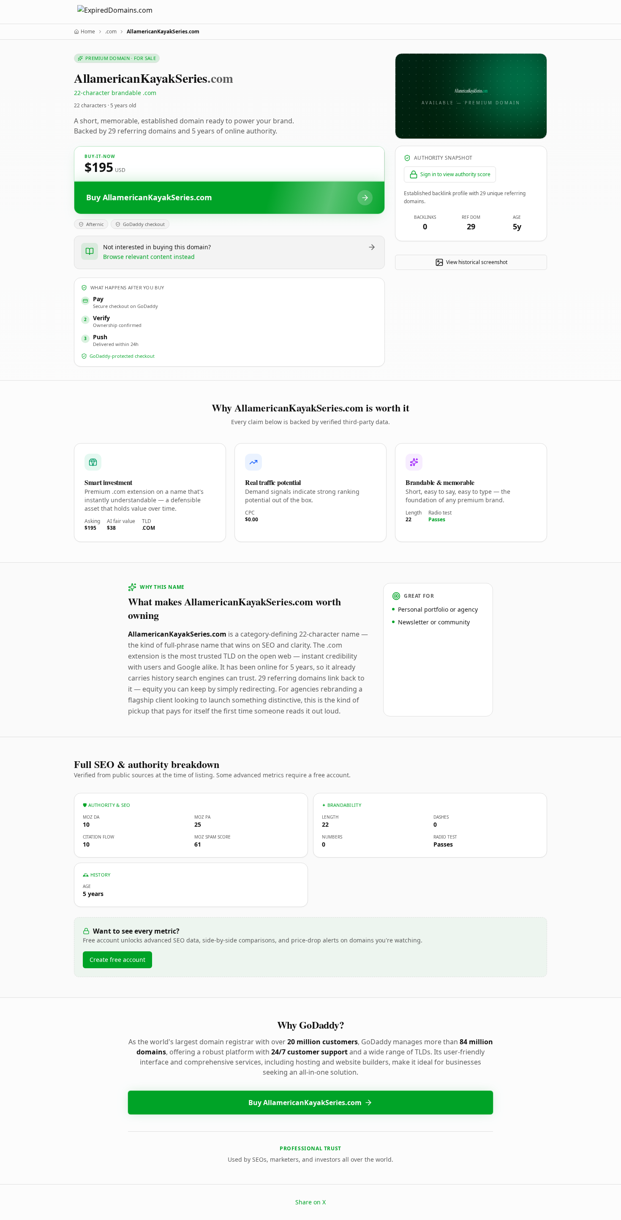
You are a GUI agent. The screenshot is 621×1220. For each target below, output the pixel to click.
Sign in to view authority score (455, 174)
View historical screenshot (476, 262)
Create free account (117, 960)
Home (88, 31)
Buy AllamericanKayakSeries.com (305, 1102)
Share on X (310, 1202)
